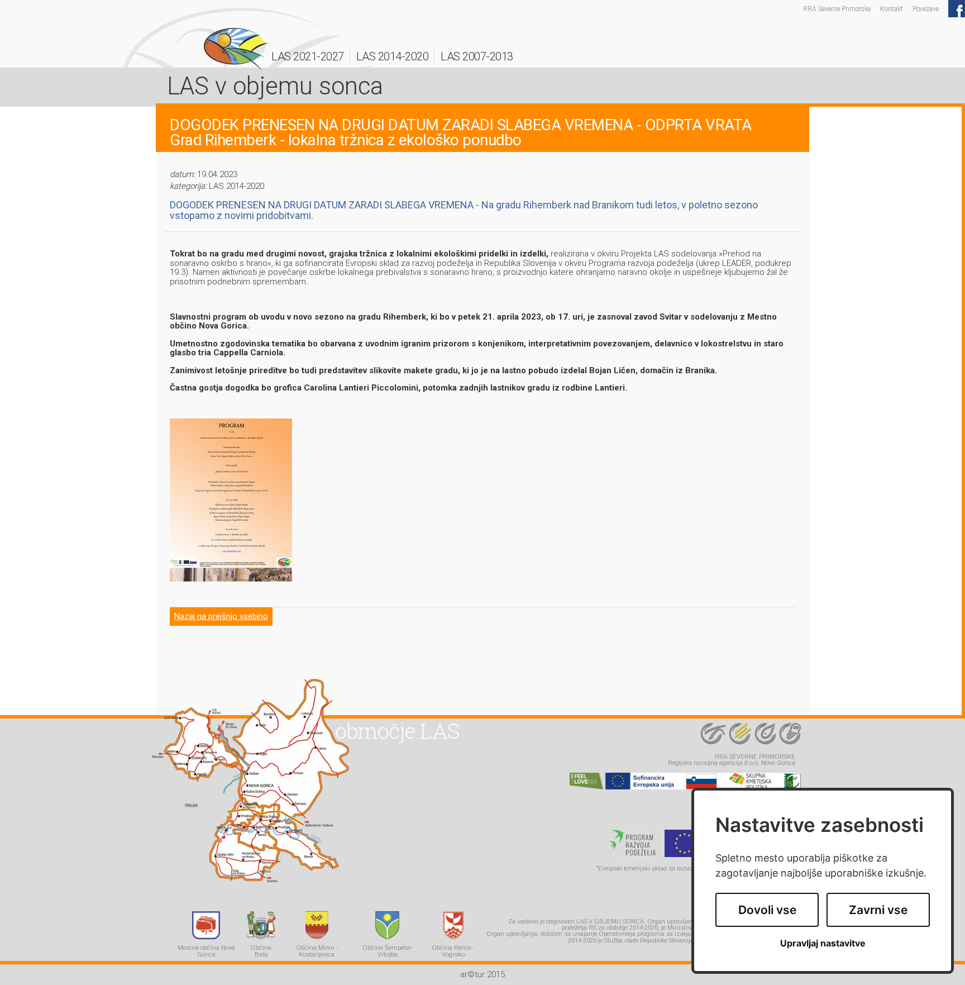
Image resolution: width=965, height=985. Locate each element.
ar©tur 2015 (482, 974)
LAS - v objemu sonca (236, 49)
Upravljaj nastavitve (823, 943)
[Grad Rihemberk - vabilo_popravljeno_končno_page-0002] (231, 579)
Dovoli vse (767, 910)
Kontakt (891, 8)
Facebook (956, 8)
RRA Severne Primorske (837, 8)
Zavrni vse (878, 910)
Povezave (926, 8)
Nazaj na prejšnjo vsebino (221, 616)
